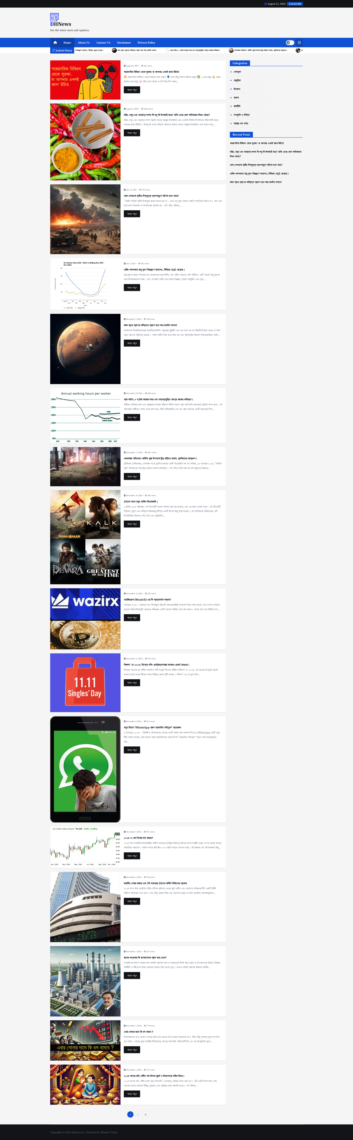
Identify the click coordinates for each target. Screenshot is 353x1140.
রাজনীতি (237, 106)
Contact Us (103, 42)
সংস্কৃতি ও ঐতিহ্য (241, 114)
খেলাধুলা (237, 71)
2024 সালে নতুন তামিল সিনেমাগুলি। (123, 50)
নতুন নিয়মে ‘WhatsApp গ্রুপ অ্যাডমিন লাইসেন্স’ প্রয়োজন (278, 50)
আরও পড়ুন (132, 89)
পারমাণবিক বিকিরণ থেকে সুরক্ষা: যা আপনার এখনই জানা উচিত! (151, 72)
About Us (84, 42)
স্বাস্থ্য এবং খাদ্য (241, 123)
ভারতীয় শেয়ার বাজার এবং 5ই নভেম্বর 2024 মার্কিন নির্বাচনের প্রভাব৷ (155, 883)
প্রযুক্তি (237, 80)
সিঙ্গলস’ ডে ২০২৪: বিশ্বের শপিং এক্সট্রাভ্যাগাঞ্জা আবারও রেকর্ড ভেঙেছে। (220, 50)
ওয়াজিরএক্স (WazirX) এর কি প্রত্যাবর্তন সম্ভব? (166, 50)
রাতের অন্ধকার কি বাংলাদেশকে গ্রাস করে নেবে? (145, 957)
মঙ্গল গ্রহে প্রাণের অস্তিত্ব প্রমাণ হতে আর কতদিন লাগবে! (150, 325)
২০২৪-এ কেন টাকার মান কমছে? (138, 838)
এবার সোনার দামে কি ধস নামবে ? (138, 1032)
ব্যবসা (236, 97)
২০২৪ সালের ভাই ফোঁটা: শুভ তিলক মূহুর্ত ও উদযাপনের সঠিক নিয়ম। (154, 1076)
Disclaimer (124, 42)
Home (67, 42)
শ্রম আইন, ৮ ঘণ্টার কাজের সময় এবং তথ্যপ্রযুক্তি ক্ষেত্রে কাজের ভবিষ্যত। (158, 399)
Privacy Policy (146, 42)
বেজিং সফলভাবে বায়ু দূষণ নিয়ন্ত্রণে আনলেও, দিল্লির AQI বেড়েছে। (154, 269)
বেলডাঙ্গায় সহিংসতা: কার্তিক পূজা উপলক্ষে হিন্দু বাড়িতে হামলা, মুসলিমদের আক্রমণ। (160, 458)
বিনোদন (237, 89)
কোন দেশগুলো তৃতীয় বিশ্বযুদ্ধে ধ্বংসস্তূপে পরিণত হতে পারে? (151, 196)
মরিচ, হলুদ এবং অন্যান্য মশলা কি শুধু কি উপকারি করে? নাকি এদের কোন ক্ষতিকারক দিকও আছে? (167, 115)
